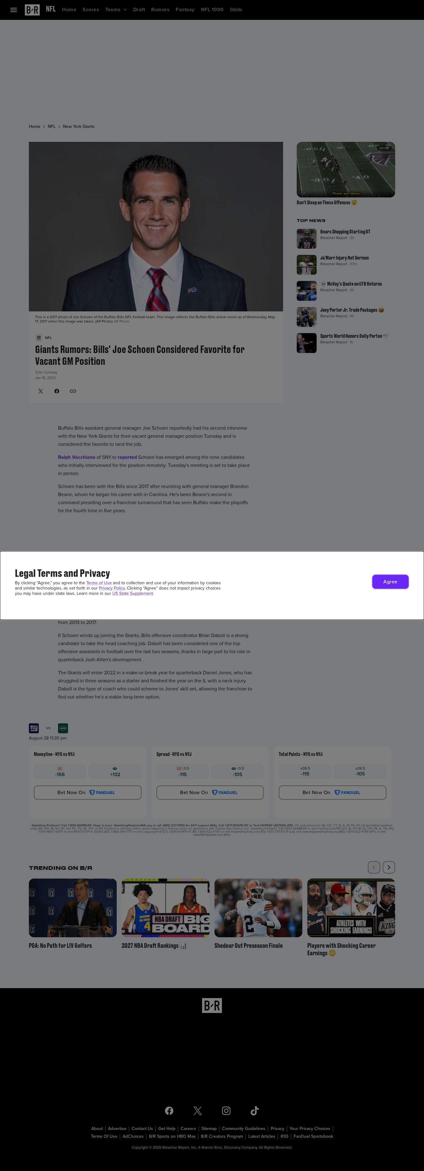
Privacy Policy (112, 588)
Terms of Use (99, 583)
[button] (390, 581)
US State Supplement (132, 593)
